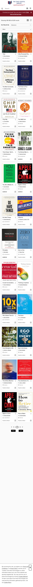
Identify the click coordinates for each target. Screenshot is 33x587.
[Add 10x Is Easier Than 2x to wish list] (15, 323)
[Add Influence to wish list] (31, 225)
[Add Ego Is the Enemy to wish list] (31, 355)
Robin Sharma (22, 121)
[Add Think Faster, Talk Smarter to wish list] (15, 159)
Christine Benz (22, 415)
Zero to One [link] (21, 250)
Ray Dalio (6, 252)
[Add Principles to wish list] (15, 257)
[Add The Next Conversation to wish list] (15, 94)
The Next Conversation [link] (9, 87)
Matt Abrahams (7, 154)
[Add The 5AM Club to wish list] (31, 127)
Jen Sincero (6, 186)
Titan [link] (4, 54)
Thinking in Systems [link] (23, 283)
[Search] (2, 8)
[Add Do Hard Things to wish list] (15, 225)
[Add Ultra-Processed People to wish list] (31, 61)
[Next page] (22, 427)
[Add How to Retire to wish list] (31, 421)
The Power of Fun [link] (22, 87)
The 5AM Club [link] (22, 119)
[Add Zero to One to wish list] (31, 257)
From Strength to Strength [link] (9, 348)
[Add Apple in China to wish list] (31, 192)
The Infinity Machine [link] (8, 381)
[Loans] (27, 9)
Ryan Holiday (22, 350)
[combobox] (13, 8)
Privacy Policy (14, 568)
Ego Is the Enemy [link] (22, 348)
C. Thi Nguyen (22, 317)
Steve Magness (7, 219)
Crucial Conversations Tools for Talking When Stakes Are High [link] (9, 283)
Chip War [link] (5, 119)
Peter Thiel (21, 252)
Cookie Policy (7, 582)
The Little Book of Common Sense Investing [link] (24, 381)
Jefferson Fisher (7, 88)
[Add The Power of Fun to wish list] (31, 94)
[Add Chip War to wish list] (15, 127)
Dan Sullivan (6, 317)
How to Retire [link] (21, 413)
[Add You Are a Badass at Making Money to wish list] (15, 192)
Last (21, 430)
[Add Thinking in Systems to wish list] (31, 290)
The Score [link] (20, 315)
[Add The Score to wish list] (31, 323)
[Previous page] (12, 427)
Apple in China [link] (22, 184)
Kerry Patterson (7, 284)
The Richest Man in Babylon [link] (24, 152)
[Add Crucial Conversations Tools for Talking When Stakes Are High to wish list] (15, 290)
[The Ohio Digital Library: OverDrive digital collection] (16, 3)
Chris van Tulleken (23, 56)
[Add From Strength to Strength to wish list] (15, 355)
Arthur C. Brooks (7, 350)
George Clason (22, 154)
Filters (3, 29)
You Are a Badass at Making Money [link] (9, 184)
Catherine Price (22, 88)
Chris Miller (6, 121)
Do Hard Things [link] (7, 217)
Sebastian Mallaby (8, 382)
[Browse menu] (30, 8)
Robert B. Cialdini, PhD (24, 219)
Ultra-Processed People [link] (24, 54)
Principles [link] (5, 250)
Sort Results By (5, 25)
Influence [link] (20, 217)
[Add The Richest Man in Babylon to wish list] (31, 159)
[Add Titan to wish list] (15, 61)
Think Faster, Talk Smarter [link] (9, 152)
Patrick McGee (22, 186)
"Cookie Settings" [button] (23, 576)
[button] (28, 20)
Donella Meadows (23, 284)
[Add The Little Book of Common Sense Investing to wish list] (31, 388)
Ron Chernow (7, 56)
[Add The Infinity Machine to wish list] (15, 388)
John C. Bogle (22, 382)
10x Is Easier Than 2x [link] (8, 315)
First (13, 430)
